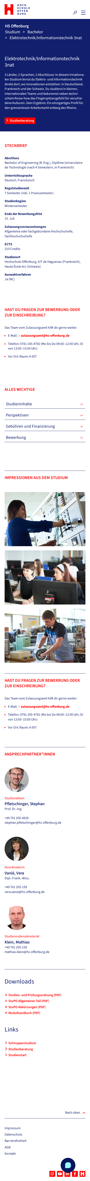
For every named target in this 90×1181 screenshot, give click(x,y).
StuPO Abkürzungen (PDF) (27, 1007)
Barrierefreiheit (15, 1140)
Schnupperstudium (22, 1043)
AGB (7, 1147)
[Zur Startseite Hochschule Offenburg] (24, 9)
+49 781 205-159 (16, 887)
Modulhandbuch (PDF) (24, 1013)
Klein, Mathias (17, 942)
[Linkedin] (67, 1174)
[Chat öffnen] (68, 1165)
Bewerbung (16, 437)
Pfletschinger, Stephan (25, 804)
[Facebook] (75, 1174)
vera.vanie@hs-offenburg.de (25, 892)
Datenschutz (13, 1134)
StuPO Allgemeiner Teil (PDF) (28, 1001)
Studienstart (17, 1055)
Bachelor (35, 32)
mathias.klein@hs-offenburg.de (27, 952)
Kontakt (10, 1153)
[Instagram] (52, 1174)
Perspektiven (17, 415)
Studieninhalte (19, 404)
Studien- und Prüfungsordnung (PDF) (34, 995)
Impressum (13, 1128)
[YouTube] (60, 1174)
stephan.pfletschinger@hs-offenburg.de (33, 822)
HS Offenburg (17, 26)
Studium (12, 32)
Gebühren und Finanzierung (30, 426)
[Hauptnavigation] (83, 13)
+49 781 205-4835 (17, 818)
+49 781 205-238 (16, 947)
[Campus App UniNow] (82, 1174)
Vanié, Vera (14, 873)
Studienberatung (22, 120)
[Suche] (75, 13)
